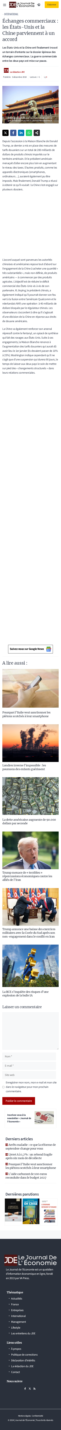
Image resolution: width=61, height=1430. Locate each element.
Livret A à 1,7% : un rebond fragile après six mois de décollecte (28, 1156)
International (11, 14)
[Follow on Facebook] (25, 1388)
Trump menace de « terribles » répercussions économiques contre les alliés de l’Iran (27, 876)
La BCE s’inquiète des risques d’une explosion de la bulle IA (25, 993)
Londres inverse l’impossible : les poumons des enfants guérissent (24, 767)
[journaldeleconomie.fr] (21, 4)
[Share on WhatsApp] (29, 133)
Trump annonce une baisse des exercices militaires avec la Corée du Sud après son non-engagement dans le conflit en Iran (28, 932)
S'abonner (51, 4)
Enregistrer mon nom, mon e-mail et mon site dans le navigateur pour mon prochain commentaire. (31, 1087)
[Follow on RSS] (34, 1388)
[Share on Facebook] (13, 133)
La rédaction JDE (17, 72)
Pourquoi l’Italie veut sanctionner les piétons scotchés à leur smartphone (26, 714)
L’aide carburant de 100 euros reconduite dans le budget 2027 (26, 1175)
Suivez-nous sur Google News (27, 649)
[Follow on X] (29, 1388)
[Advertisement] (30, 225)
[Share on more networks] (37, 133)
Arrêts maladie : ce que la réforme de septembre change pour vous (30, 1146)
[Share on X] (5, 133)
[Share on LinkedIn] (21, 133)
